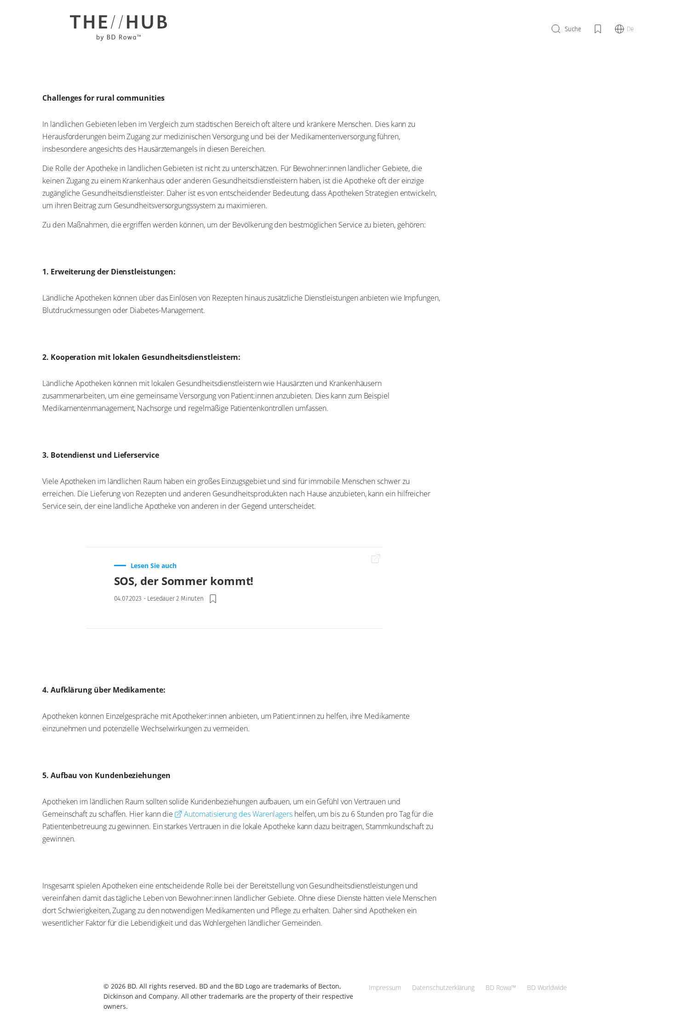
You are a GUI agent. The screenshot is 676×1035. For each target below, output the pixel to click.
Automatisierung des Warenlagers (238, 814)
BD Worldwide (547, 987)
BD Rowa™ (501, 987)
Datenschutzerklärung (443, 987)
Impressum (385, 987)
